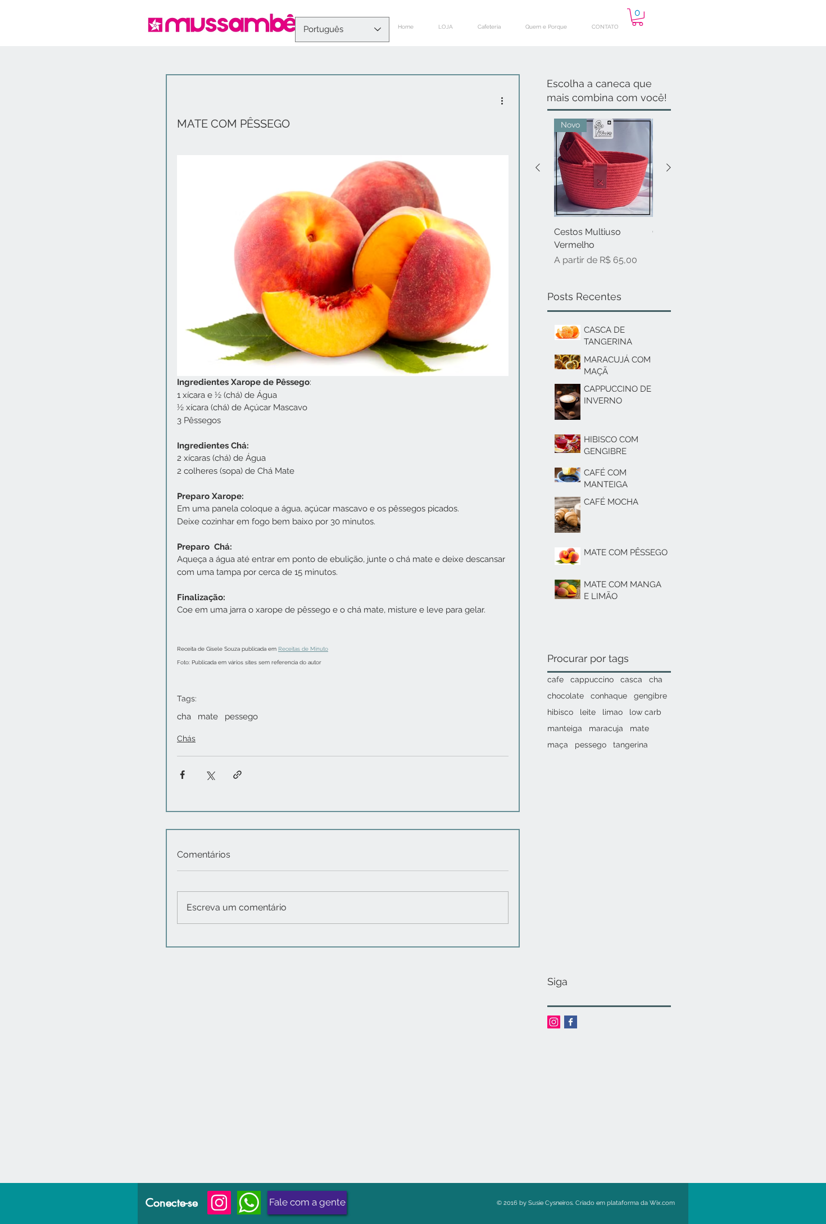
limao (612, 712)
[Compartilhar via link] (237, 774)
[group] (603, 193)
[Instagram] (219, 1202)
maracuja (606, 728)
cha (184, 716)
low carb (645, 712)
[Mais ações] (502, 100)
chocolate (565, 695)
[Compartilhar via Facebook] (182, 774)
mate (208, 716)
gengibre (650, 695)
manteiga (564, 728)
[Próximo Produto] (668, 167)
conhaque (609, 695)
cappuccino (592, 679)
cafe (555, 679)
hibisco (560, 712)
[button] (637, 17)
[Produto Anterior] (537, 167)
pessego (241, 716)
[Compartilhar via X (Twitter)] (210, 774)
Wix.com (662, 1203)
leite (588, 712)
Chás (186, 738)
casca (631, 679)
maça (557, 744)
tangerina (630, 744)
